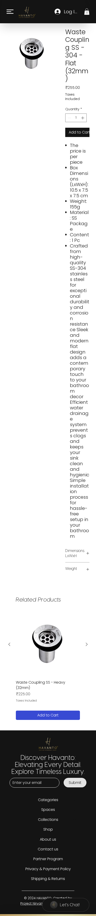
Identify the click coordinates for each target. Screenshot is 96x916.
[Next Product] (86, 644)
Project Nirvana (33, 903)
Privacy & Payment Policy (48, 869)
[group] (48, 666)
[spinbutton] (76, 118)
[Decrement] (69, 118)
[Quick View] (48, 644)
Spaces (48, 809)
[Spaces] (75, 810)
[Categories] (75, 800)
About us (48, 839)
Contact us (48, 849)
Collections (48, 819)
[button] (86, 11)
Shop (48, 829)
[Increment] (83, 118)
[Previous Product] (9, 644)
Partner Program (48, 859)
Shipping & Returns (48, 878)
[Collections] (75, 820)
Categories (48, 799)
